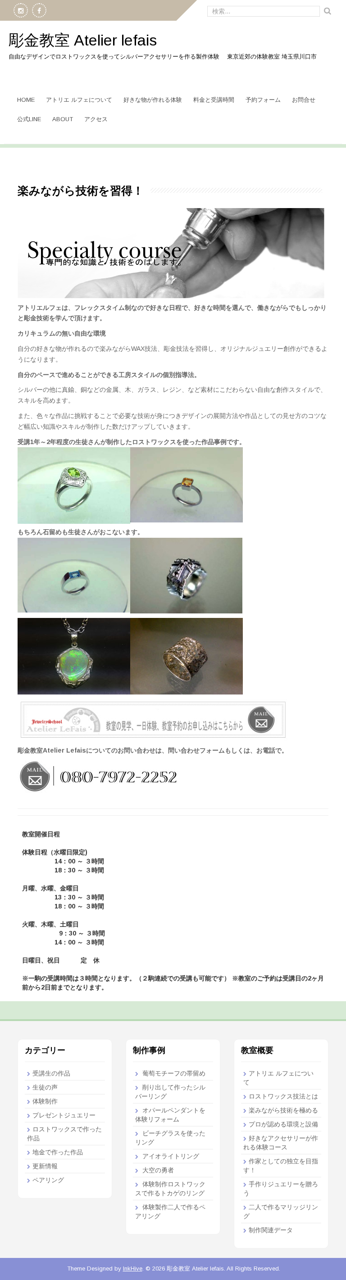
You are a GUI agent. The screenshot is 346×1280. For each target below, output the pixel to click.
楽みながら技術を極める (283, 1110)
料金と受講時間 (213, 99)
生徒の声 (45, 1087)
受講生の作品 (51, 1073)
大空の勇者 (158, 1170)
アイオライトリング (170, 1156)
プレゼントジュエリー (64, 1115)
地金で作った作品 (57, 1152)
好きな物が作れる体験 (152, 99)
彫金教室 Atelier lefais (83, 40)
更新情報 (45, 1166)
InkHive (132, 1268)
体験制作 (45, 1101)
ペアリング (48, 1180)
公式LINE (29, 119)
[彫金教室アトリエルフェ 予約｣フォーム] (153, 719)
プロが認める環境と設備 (283, 1124)
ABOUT (62, 119)
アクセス (96, 119)
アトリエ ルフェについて (79, 99)
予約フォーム (263, 99)
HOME (26, 99)
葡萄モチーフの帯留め (173, 1073)
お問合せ (303, 99)
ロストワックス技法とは (283, 1096)
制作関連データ (271, 1230)
